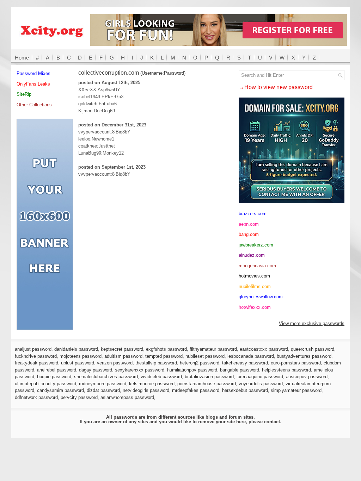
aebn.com (249, 224)
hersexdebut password (245, 390)
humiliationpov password (192, 370)
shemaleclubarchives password (106, 376)
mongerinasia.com (257, 265)
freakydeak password (36, 363)
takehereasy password (245, 363)
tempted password (164, 356)
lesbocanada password (250, 356)
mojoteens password (81, 356)
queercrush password (312, 349)
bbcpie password (54, 376)
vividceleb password (161, 376)
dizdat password (103, 390)
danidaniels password (76, 349)
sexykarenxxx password (139, 370)
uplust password (77, 363)
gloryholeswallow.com (261, 296)
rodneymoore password (102, 383)
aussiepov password (307, 376)
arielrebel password (56, 370)
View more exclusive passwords (311, 323)
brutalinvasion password (209, 376)
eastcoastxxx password (264, 349)
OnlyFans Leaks (33, 84)
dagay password (95, 370)
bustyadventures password (304, 356)
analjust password (33, 349)
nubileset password (205, 356)
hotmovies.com (254, 276)
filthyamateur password (213, 349)
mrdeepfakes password (195, 390)
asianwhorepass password (127, 397)
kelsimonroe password (152, 383)
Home (22, 58)
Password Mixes (33, 73)
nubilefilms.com (255, 286)
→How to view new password (276, 87)
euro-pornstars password (296, 363)
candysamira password (60, 390)
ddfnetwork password (36, 397)
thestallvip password (156, 363)
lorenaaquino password (260, 376)
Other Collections (34, 104)
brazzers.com (253, 213)
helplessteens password (286, 370)
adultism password (123, 356)
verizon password (115, 363)
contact (272, 421)
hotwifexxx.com (255, 307)
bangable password (239, 370)
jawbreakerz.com (256, 245)
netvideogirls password (146, 390)
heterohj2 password (199, 363)
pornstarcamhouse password (206, 383)
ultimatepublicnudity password (45, 383)
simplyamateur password (296, 390)
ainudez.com (252, 255)
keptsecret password (122, 349)
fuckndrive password (36, 356)
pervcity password (79, 397)
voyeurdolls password (261, 383)
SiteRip (24, 94)
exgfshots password (166, 349)
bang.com (249, 234)
